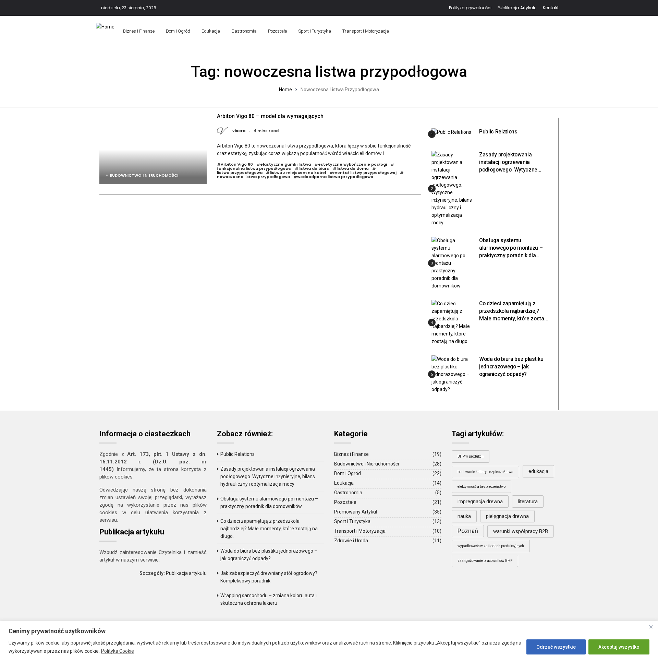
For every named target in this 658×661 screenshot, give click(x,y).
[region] (329, 641)
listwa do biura (313, 169)
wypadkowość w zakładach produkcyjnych (491, 546)
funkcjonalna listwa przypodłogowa (254, 169)
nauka (464, 516)
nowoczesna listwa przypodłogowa (253, 177)
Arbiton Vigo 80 (237, 165)
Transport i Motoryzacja (365, 31)
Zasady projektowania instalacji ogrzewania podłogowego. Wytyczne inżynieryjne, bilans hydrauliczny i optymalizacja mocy (267, 476)
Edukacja (211, 31)
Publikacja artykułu (186, 573)
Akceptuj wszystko (618, 647)
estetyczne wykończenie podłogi (352, 165)
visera (238, 131)
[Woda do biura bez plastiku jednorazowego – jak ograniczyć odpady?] (452, 374)
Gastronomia (244, 31)
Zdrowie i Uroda (351, 540)
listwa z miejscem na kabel (298, 173)
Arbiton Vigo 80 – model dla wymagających (270, 116)
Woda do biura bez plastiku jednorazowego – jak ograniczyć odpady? (511, 366)
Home (285, 89)
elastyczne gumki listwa (285, 165)
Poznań (468, 530)
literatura (528, 501)
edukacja (538, 471)
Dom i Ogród (178, 31)
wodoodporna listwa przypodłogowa (335, 177)
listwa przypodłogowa (240, 173)
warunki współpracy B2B (520, 531)
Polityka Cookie (117, 651)
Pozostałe (277, 31)
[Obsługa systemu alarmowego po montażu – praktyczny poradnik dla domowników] (452, 263)
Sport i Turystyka (314, 31)
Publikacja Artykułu (517, 8)
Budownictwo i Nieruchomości (144, 175)
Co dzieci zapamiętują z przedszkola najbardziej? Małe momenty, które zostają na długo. (269, 528)
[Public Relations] (451, 132)
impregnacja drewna (480, 501)
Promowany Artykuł (355, 512)
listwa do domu (353, 169)
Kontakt (551, 8)
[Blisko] (651, 627)
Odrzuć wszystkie (556, 647)
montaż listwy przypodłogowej (365, 173)
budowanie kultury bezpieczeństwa (485, 472)
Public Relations (498, 131)
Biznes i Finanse (139, 31)
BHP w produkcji (471, 456)
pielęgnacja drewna (507, 516)
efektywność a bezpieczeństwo (481, 486)
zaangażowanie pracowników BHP (485, 561)
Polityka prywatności (470, 8)
